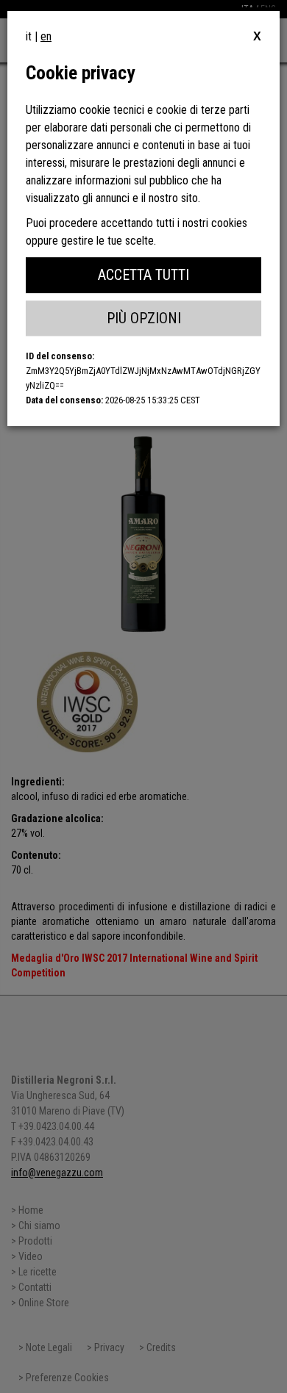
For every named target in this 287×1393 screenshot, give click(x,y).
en (46, 36)
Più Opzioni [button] (144, 318)
